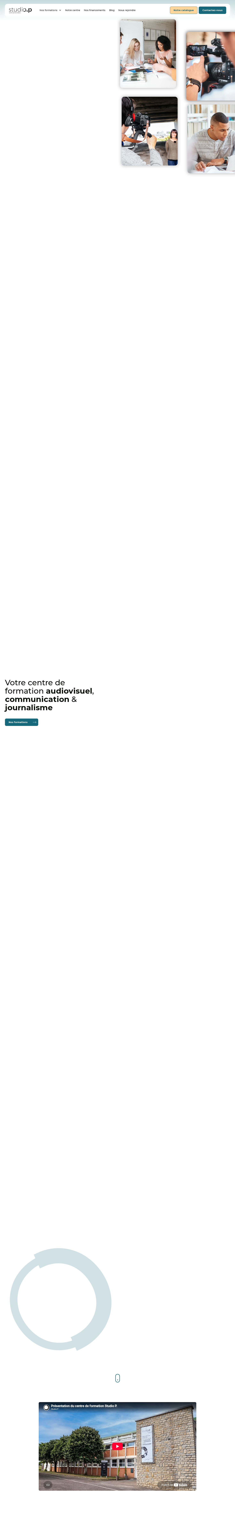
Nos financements (94, 10)
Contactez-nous (212, 10)
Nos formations (18, 722)
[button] (50, 10)
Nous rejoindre (127, 10)
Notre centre (72, 10)
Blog (111, 10)
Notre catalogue (184, 10)
